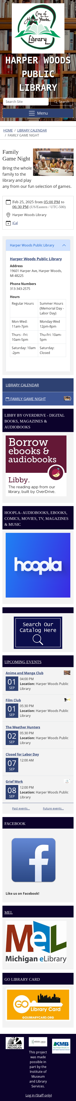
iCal (15, 223)
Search (64, 101)
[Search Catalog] (38, 632)
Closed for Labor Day (22, 754)
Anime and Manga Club (24, 673)
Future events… (53, 808)
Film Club (13, 700)
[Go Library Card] (38, 1004)
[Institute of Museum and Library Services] (38, 1041)
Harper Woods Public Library (32, 245)
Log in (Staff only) (39, 1095)
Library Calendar (32, 130)
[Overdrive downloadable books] (36, 465)
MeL (8, 912)
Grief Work (14, 781)
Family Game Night (28, 398)
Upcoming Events (23, 662)
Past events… (21, 808)
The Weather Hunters (23, 727)
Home (8, 130)
